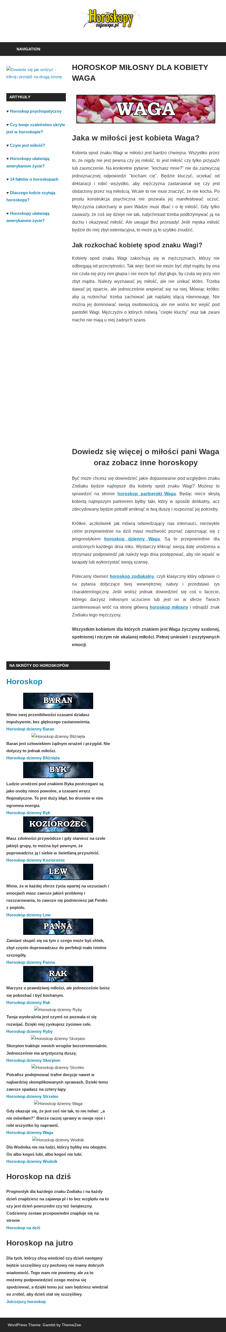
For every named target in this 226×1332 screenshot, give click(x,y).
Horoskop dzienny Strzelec (32, 1096)
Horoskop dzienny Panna (30, 962)
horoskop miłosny (169, 607)
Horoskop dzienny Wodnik (31, 1161)
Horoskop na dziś (23, 1227)
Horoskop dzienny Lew (28, 915)
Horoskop (24, 681)
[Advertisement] (146, 393)
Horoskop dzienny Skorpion (33, 1060)
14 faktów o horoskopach (34, 179)
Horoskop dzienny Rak (28, 1002)
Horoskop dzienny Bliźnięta (33, 758)
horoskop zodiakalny (132, 576)
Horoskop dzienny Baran (30, 729)
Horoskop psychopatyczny (35, 111)
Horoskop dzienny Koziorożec (35, 860)
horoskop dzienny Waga (132, 539)
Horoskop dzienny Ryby (29, 1031)
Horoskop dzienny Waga (29, 1132)
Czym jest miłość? (27, 145)
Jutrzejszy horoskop (26, 1301)
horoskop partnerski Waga (146, 493)
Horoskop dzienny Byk (28, 812)
